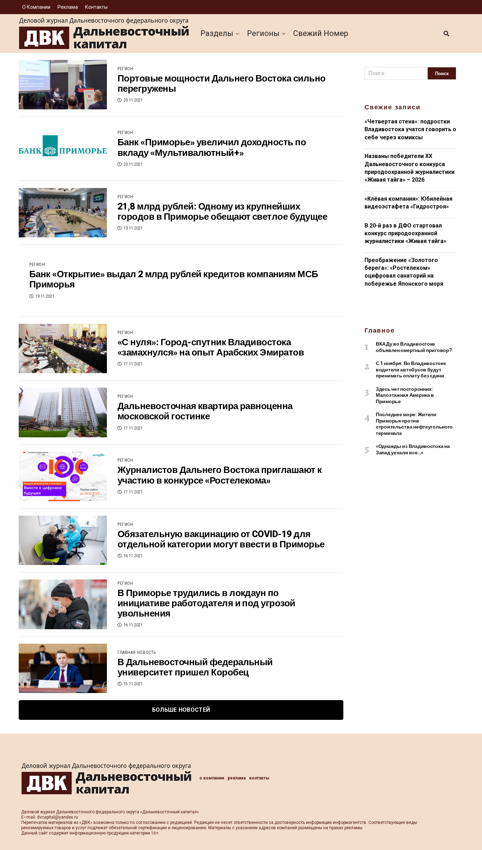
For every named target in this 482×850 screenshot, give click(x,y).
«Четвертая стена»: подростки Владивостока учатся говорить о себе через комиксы (410, 129)
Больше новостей (181, 709)
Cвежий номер (320, 33)
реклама (68, 7)
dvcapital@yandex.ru (57, 817)
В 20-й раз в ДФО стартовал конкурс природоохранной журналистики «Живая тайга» (405, 233)
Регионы (263, 33)
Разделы (216, 33)
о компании (36, 7)
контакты (96, 7)
